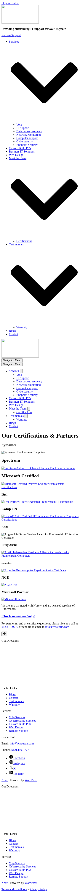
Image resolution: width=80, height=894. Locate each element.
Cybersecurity (24, 141)
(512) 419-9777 (19, 749)
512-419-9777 (9, 626)
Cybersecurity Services (22, 720)
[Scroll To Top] (4, 634)
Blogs (12, 330)
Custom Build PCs (20, 148)
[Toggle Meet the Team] (28, 409)
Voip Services (17, 717)
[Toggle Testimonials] (26, 416)
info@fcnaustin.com (57, 626)
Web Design (16, 154)
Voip (19, 124)
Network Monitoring (28, 134)
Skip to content (10, 3)
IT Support (22, 128)
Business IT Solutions (22, 151)
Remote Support (11, 35)
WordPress (31, 780)
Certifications (24, 241)
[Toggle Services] (21, 371)
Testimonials (16, 701)
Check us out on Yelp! (18, 616)
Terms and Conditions (14, 889)
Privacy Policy (38, 889)
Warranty (21, 327)
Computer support (27, 138)
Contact (13, 334)
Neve (4, 780)
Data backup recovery (29, 131)
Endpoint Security (27, 144)
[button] (44, 83)
